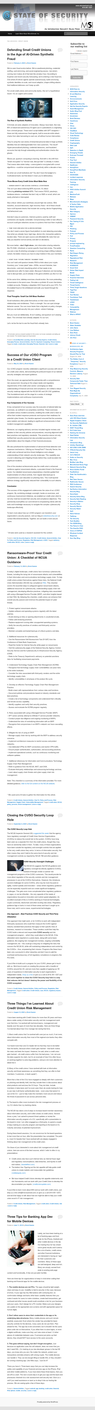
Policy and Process (15, 540)
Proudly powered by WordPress (47, 1402)
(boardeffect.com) (28, 1164)
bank (15, 344)
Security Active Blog (77, 496)
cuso (41, 990)
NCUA (18, 542)
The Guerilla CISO (76, 528)
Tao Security (74, 518)
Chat (71, 123)
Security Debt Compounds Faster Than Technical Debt (79, 381)
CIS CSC (33, 538)
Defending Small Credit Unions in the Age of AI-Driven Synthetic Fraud (30, 54)
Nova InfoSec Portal (77, 469)
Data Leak (73, 145)
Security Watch (75, 509)
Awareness (74, 113)
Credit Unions (52, 340)
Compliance (74, 138)
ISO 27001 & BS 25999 (78, 447)
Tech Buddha (74, 521)
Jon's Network (75, 455)
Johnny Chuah (75, 335)
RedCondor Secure (77, 482)
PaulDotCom (74, 472)
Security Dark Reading (78, 499)
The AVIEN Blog (75, 523)
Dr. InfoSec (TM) (75, 425)
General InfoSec (25, 342)
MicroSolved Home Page (79, 464)
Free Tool (73, 160)
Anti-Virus (73, 101)
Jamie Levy (74, 452)
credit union (22, 344)
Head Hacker (74, 435)
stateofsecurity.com (50, 515)
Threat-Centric (55, 342)
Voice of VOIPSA (76, 531)
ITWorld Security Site (77, 450)
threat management (24, 804)
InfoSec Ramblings (77, 445)
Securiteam (74, 494)
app (37, 1388)
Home (10, 33)
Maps (72, 199)
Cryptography (75, 143)
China (72, 126)
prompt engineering (77, 243)
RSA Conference (76, 484)
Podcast (73, 231)
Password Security (76, 219)
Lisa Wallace (74, 330)
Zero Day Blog (75, 538)
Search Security (75, 486)
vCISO (45, 540)
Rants (72, 251)
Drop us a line (27, 974)
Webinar (73, 312)
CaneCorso (74, 121)
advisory (56, 540)
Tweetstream (74, 300)
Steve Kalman (75, 513)
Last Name (74, 69)
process (14, 804)
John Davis (74, 328)
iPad (8, 1390)
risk (46, 344)
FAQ (44, 583)
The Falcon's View (76, 526)
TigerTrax (73, 290)
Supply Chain (20, 802)
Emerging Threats (13, 342)
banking (41, 1388)
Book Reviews (75, 118)
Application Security (77, 104)
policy (9, 804)
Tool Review (74, 295)
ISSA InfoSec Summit (78, 189)
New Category (75, 211)
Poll (71, 236)
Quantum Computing (43, 342)
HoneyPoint (74, 167)
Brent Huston (31, 63)
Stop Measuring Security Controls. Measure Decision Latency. (79, 371)
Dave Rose (74, 333)
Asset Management (77, 108)
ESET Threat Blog (76, 428)
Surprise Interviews (77, 277)
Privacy (72, 238)
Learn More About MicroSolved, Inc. (27, 33)
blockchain (74, 116)
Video (72, 304)
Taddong (73, 516)
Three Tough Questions (78, 287)
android (32, 1388)
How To (33, 342)
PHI (71, 226)
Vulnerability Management (34, 802)
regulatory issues (54, 990)
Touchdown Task (76, 297)
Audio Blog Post (76, 111)
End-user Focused (76, 155)
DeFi (71, 148)
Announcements (76, 99)
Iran (71, 187)
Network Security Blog (78, 467)
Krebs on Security (76, 457)
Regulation (26, 540)
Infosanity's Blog (76, 442)
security (23, 1390)
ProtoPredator (75, 246)
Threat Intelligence (76, 282)
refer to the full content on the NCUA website (38, 783)
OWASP (73, 216)
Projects (73, 241)
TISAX (72, 292)
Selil (71, 511)
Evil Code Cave (75, 430)
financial (42, 344)
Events (72, 157)
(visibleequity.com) (19, 1173)
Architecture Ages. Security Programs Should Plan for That (77, 351)
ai (12, 344)
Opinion (73, 214)
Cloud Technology (76, 133)
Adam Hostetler (75, 325)
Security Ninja (75, 504)
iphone (13, 1390)
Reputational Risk (76, 258)
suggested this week (41, 833)
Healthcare (74, 165)
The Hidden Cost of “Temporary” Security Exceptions (78, 361)
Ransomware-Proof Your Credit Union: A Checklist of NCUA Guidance (29, 557)
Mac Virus (73, 460)
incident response (76, 177)
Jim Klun (73, 337)
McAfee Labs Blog (76, 462)
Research (73, 260)
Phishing (73, 229)
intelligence (74, 184)
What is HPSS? (75, 314)
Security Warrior (76, 506)
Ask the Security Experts (38, 340)
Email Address (76, 53)
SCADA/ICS (74, 265)
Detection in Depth (76, 150)
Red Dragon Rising (77, 253)
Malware (73, 197)
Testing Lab (74, 280)
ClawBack (73, 131)
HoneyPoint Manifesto (78, 170)
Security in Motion (76, 501)
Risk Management (37, 540)
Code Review (74, 135)
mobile (18, 1390)
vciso (22, 542)
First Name (74, 61)
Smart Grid (74, 268)
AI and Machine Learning (21, 340)
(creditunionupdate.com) (42, 1184)
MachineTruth (75, 194)
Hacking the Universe (77, 433)
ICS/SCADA (74, 175)
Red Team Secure (76, 479)
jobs (71, 192)
